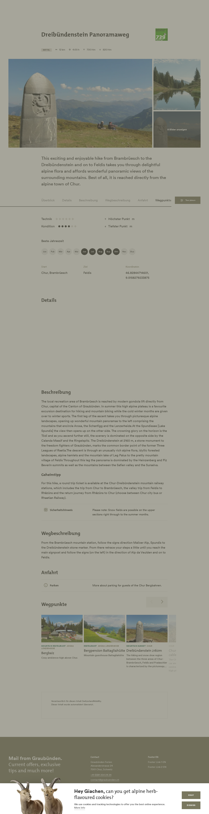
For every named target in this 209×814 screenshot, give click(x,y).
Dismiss (191, 805)
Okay (191, 795)
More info (79, 807)
